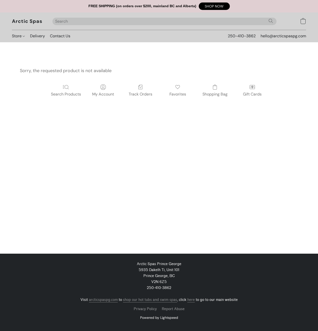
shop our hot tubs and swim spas (150, 300)
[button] (214, 6)
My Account (103, 94)
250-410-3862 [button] (242, 36)
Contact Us (60, 36)
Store (17, 36)
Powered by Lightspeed (159, 317)
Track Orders (140, 94)
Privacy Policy (145, 309)
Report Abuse (173, 309)
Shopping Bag (215, 94)
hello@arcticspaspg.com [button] (283, 36)
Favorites (177, 94)
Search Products (66, 94)
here (191, 300)
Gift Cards (252, 94)
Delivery (37, 36)
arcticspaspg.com (103, 300)
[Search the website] (271, 20)
